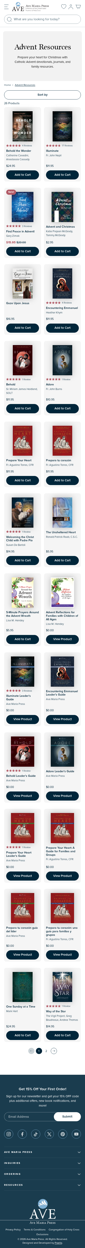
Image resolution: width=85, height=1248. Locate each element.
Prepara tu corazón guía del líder (22, 929)
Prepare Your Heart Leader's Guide (18, 854)
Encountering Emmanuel (62, 308)
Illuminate (52, 151)
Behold (10, 384)
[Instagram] (8, 1134)
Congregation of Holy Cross (64, 1229)
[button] (6, 6)
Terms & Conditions (35, 1229)
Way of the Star (56, 1011)
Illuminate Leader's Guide (18, 697)
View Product (62, 639)
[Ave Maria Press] (32, 6)
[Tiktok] (35, 1134)
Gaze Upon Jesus (17, 303)
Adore (50, 384)
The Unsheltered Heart (61, 532)
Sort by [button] (43, 95)
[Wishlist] (63, 6)
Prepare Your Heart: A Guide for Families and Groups (60, 851)
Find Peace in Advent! (20, 231)
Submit (67, 1117)
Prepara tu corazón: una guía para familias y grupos (62, 931)
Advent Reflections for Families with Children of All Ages (62, 616)
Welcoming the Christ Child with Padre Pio (20, 539)
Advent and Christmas (60, 227)
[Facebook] (22, 1134)
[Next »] (54, 1051)
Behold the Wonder (18, 151)
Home (7, 85)
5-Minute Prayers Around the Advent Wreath (22, 614)
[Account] (70, 6)
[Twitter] (49, 1134)
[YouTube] (76, 1134)
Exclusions (42, 1234)
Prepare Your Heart (18, 460)
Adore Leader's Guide (60, 771)
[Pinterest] (62, 1134)
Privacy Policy (13, 1229)
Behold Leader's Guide (21, 776)
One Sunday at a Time (20, 1007)
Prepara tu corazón (58, 460)
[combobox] (42, 19)
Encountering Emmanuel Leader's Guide (62, 693)
